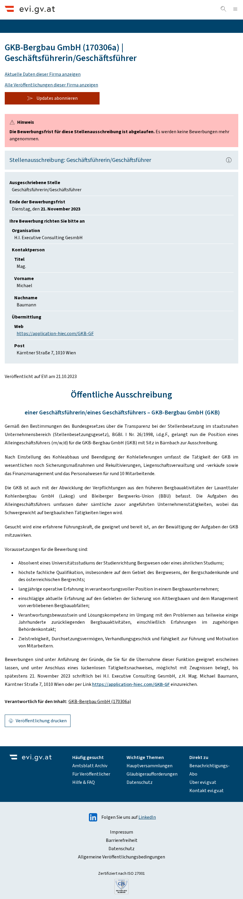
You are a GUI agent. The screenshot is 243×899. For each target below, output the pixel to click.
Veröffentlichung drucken (41, 721)
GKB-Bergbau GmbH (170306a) (99, 701)
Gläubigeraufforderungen (152, 774)
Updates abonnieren (57, 98)
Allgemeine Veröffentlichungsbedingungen (121, 857)
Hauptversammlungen (149, 766)
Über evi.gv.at (202, 782)
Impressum (121, 832)
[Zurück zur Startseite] (30, 10)
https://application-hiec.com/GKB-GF (55, 333)
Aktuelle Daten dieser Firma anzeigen (43, 74)
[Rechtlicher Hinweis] (229, 160)
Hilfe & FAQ (83, 782)
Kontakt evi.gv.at (206, 790)
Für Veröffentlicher (91, 774)
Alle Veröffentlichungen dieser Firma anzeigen (51, 85)
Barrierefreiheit (122, 840)
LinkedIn (147, 817)
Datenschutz (140, 782)
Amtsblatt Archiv (89, 766)
